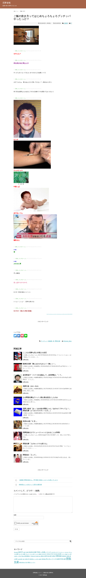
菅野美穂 (44, 559)
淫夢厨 (53, 556)
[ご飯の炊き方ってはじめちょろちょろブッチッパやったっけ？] (18, 335)
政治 (40, 556)
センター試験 (22, 554)
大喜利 (66, 23)
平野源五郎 (32, 556)
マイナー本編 (64, 554)
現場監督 (64, 556)
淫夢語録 (59, 556)
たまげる (53, 552)
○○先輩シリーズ (45, 552)
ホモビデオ (50, 554)
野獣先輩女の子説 (23, 562)
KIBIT (24, 552)
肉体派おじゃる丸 (33, 559)
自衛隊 (40, 559)
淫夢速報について (37, 572)
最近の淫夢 (44, 556)
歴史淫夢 (49, 556)
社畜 (23, 559)
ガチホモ (66, 552)
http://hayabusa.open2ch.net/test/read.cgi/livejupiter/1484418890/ (59, 314)
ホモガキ (43, 554)
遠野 (64, 559)
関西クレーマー (31, 562)
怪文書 (36, 556)
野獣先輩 (57, 341)
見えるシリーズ (51, 559)
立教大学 (27, 559)
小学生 (19, 556)
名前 (15, 515)
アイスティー (61, 552)
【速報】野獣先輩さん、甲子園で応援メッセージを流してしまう (38, 480)
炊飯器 (50, 341)
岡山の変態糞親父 (25, 556)
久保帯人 (16, 556)
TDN (38, 552)
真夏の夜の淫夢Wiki (48, 572)
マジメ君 (69, 554)
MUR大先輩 (32, 552)
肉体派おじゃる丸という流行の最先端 (30, 484)
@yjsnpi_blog (67, 341)
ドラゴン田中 (32, 554)
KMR (27, 552)
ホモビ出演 (57, 554)
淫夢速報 (7, 3)
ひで (57, 552)
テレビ (27, 554)
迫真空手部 (59, 559)
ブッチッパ (44, 341)
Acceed (16, 552)
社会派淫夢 (20, 559)
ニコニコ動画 (38, 554)
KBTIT (20, 552)
